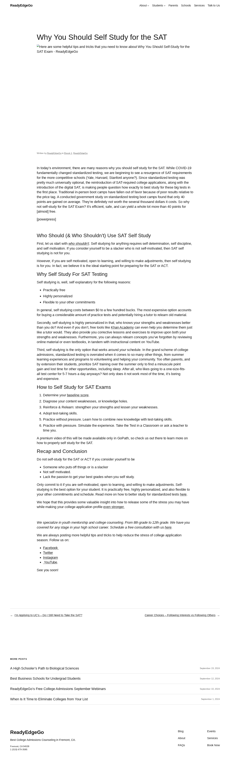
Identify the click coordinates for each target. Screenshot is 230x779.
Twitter (48, 553)
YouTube (50, 562)
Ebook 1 (68, 153)
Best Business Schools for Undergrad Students (45, 678)
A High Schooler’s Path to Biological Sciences (44, 668)
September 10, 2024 (210, 689)
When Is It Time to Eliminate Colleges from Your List (49, 699)
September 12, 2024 (210, 678)
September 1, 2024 (210, 699)
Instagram (50, 557)
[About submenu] (148, 5)
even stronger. (114, 507)
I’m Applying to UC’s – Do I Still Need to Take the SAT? (48, 615)
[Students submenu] (165, 5)
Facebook (50, 548)
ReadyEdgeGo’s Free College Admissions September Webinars (58, 689)
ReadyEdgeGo (21, 5)
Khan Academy (122, 327)
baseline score (78, 395)
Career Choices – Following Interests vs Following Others (180, 615)
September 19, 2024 (210, 668)
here (183, 494)
